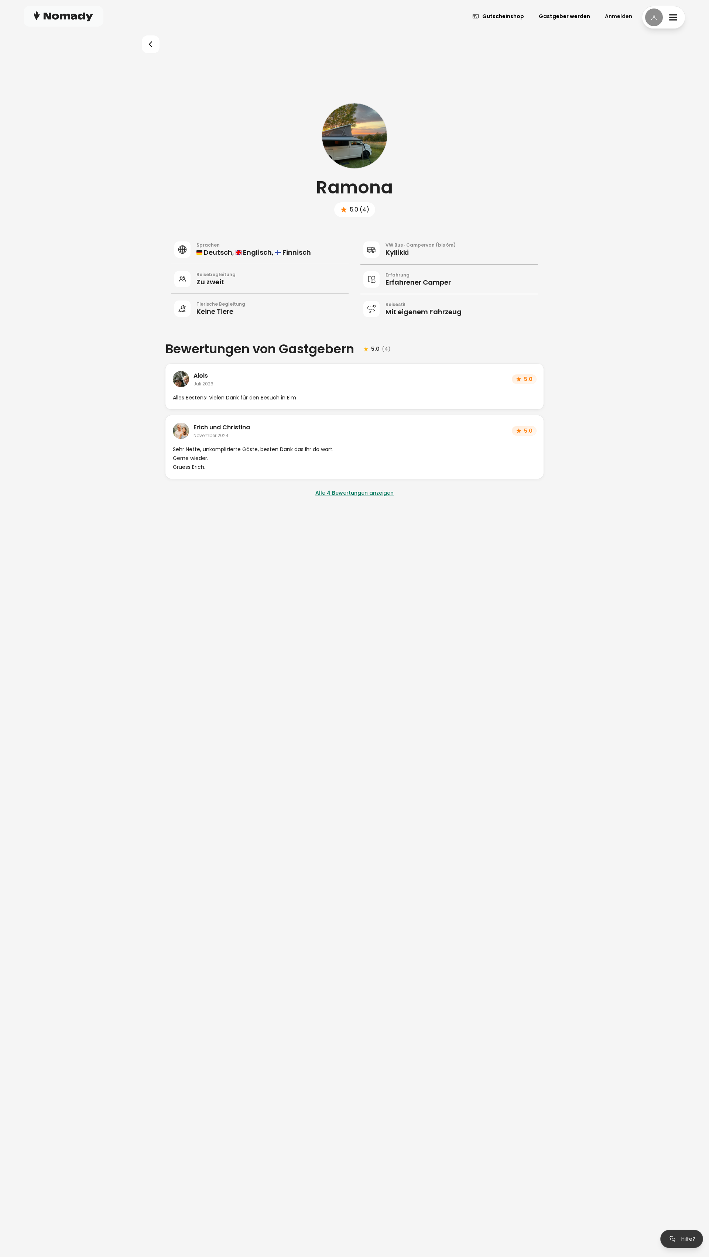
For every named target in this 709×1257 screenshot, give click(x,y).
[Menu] (663, 17)
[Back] (151, 44)
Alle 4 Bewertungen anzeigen (354, 493)
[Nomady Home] (63, 16)
